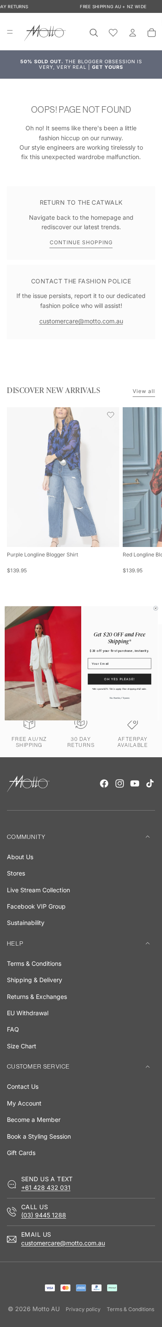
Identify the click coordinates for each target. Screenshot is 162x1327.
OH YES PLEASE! (119, 679)
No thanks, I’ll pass (119, 698)
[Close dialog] (155, 608)
